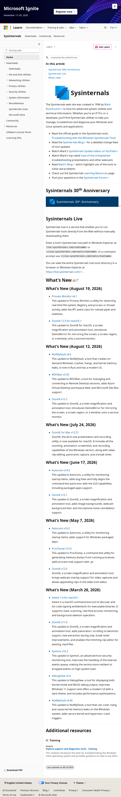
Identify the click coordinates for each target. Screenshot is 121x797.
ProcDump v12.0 (62, 548)
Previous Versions (29, 790)
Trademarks (26, 794)
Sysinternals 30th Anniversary (64, 69)
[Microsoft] (6, 28)
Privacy (72, 790)
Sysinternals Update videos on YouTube (92, 151)
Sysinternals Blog (73, 142)
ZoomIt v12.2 (59, 399)
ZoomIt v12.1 (59, 495)
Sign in (113, 27)
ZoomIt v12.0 (59, 568)
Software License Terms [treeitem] (18, 132)
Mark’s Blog (65, 164)
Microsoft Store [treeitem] (17, 114)
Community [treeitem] (12, 120)
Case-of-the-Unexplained (95, 155)
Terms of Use (9, 794)
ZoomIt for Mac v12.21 (65, 432)
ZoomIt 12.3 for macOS (65, 321)
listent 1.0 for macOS (64, 597)
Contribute (59, 790)
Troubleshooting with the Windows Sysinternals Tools (84, 138)
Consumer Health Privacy (95, 790)
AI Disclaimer (10, 790)
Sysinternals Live (57, 73)
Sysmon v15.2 (60, 651)
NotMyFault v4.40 (62, 700)
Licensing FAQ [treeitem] (13, 137)
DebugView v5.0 (61, 676)
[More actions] (115, 47)
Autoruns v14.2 (61, 528)
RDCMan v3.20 (60, 374)
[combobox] (21, 50)
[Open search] (105, 27)
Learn (49, 46)
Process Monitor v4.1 (64, 296)
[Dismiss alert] (114, 6)
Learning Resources (96, 173)
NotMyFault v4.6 (61, 354)
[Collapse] (39, 44)
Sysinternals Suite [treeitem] (18, 109)
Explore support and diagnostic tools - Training (71, 748)
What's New (54, 77)
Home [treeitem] (9, 57)
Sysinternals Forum (95, 177)
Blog (45, 790)
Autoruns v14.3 (61, 470)
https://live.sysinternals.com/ (63, 272)
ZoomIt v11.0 (59, 622)
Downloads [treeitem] (14, 68)
